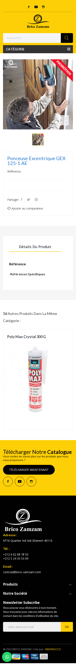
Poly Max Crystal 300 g (26, 337)
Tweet (29, 199)
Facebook (28, 7)
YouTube (36, 7)
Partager (22, 199)
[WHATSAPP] (7, 657)
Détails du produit (35, 246)
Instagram (43, 7)
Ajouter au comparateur (27, 208)
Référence (17, 264)
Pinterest (36, 199)
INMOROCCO (53, 649)
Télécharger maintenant (29, 470)
